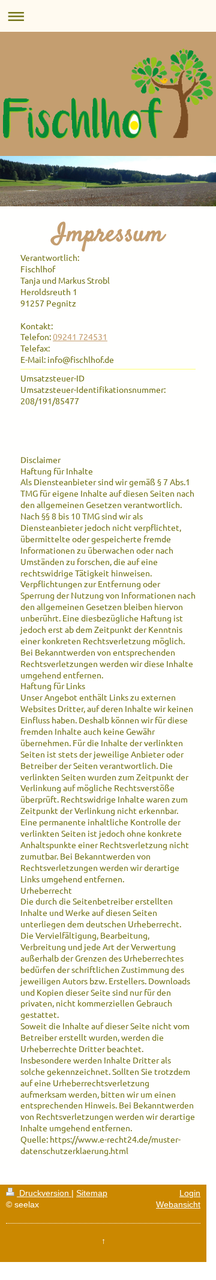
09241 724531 (80, 336)
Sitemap (91, 1193)
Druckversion (44, 1193)
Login (189, 1193)
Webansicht (178, 1204)
